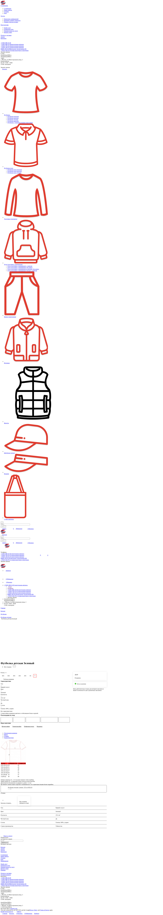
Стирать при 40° (21, 718)
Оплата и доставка (6, 873)
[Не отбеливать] (61, 719)
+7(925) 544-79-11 (15, 50)
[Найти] (4, 526)
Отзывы (6, 11)
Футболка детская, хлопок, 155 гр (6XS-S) (20, 787)
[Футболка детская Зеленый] (52, 640)
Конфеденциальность (7, 911)
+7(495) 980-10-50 (6, 43)
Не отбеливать (67, 718)
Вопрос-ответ (8, 32)
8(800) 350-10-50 (13, 49)
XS (30, 675)
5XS (9, 675)
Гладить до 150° (9, 718)
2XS (25, 675)
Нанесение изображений (11, 19)
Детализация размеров (10, 733)
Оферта (19, 911)
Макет (6, 734)
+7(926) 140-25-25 (12, 47)
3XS (20, 675)
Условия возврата (6, 875)
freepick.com (13, 908)
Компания (4, 852)
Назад (10, 586)
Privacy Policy (34, 910)
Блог (5, 13)
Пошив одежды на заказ (11, 22)
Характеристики (9, 737)
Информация (4, 861)
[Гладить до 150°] (3, 719)
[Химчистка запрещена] (28, 719)
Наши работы (8, 10)
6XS (3, 675)
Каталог (3, 847)
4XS (14, 675)
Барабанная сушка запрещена (52, 718)
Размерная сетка (8, 29)
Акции (3, 848)
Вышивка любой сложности (12, 20)
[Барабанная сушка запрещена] (43, 719)
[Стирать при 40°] (15, 719)
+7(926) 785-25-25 (12, 46)
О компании (7, 8)
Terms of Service (44, 910)
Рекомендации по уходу (11, 31)
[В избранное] (14, 666)
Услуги (3, 850)
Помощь (3, 870)
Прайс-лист (7, 28)
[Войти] (36, 555)
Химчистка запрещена (35, 718)
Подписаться (4, 842)
